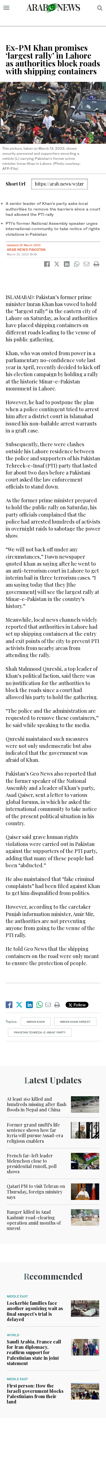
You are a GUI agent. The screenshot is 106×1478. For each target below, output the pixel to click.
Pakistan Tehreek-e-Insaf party (40, 1032)
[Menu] (6, 8)
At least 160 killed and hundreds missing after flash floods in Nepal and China (36, 1104)
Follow (79, 1004)
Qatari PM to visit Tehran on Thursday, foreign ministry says (36, 1191)
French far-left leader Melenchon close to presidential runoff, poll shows (32, 1164)
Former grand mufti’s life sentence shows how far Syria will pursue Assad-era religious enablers (35, 1133)
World (13, 1335)
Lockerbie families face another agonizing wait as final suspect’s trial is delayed (35, 1311)
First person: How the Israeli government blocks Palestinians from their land (35, 1394)
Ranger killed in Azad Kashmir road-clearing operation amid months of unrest (34, 1220)
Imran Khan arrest (75, 1021)
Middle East (17, 1296)
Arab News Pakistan (26, 250)
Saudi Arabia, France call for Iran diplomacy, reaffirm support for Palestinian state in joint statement (34, 1352)
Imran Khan (36, 1021)
